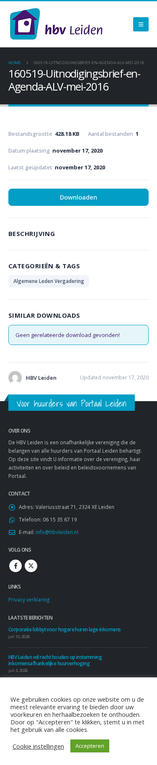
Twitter (31, 566)
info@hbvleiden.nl (57, 532)
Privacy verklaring (28, 599)
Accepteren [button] (89, 745)
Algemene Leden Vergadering (48, 281)
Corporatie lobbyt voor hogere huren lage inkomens (64, 629)
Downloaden (78, 197)
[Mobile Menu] (141, 24)
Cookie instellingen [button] (38, 746)
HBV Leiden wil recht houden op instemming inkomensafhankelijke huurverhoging (55, 659)
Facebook (15, 566)
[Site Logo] (56, 24)
